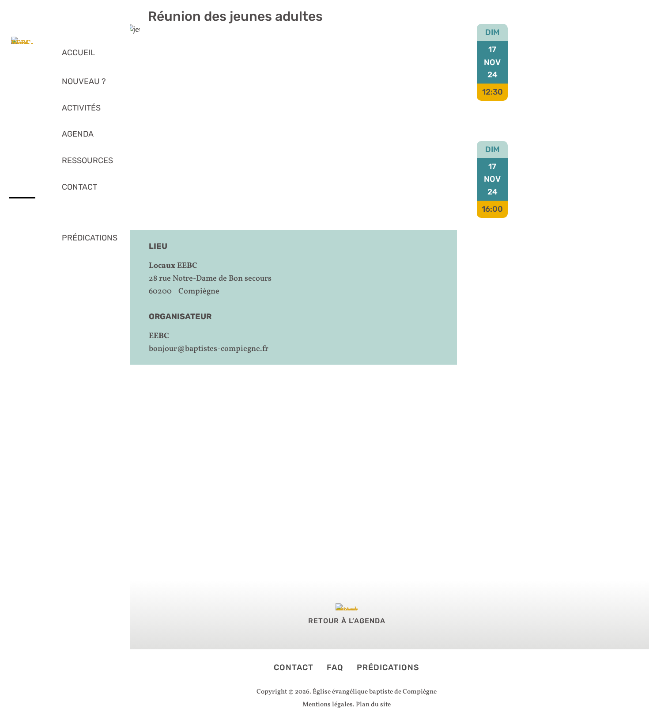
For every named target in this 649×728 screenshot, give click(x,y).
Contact (293, 667)
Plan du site (373, 704)
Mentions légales (327, 704)
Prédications (388, 667)
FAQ (336, 667)
